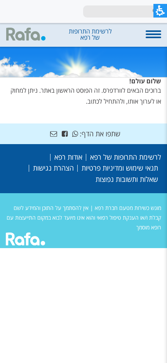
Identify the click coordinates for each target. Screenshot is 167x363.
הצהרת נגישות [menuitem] (53, 167)
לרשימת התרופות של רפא (90, 34)
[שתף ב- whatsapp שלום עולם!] (75, 133)
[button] (153, 38)
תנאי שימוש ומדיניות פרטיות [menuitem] (120, 167)
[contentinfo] (83, 185)
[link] (65, 133)
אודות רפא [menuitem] (68, 156)
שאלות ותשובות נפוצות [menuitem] (127, 179)
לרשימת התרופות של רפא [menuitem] (125, 156)
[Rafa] (25, 240)
